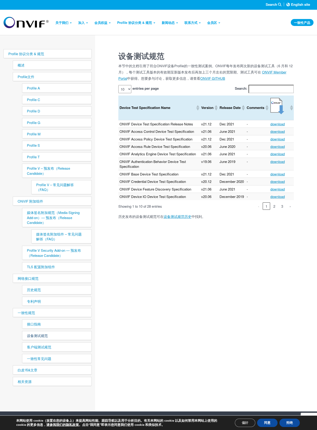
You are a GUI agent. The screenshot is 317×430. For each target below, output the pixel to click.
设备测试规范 (37, 335)
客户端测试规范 (39, 346)
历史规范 (34, 289)
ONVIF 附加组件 (30, 201)
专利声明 (34, 301)
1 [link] (266, 206)
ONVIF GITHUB (212, 78)
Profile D (33, 110)
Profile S (33, 145)
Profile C (33, 99)
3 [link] (282, 206)
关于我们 (62, 22)
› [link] (290, 206)
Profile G (33, 122)
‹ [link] (258, 206)
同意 (267, 422)
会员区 (212, 22)
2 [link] (274, 206)
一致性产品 (302, 22)
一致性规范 (26, 312)
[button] (197, 108)
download (277, 123)
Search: (241, 88)
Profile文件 (26, 76)
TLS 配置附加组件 (41, 266)
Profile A (33, 88)
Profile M (34, 133)
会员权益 (101, 22)
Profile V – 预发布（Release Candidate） (48, 170)
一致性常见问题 (39, 358)
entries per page (146, 88)
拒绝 (289, 422)
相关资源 (25, 381)
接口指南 (34, 324)
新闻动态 (169, 22)
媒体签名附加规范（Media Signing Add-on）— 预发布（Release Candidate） (53, 217)
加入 (82, 22)
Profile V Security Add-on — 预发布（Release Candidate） (54, 253)
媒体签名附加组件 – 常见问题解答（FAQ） (59, 236)
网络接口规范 (28, 278)
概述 (21, 65)
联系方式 (191, 22)
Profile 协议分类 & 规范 (135, 22)
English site (300, 4)
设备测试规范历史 (177, 216)
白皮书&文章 (27, 369)
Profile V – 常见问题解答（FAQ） (55, 187)
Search (272, 4)
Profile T (33, 156)
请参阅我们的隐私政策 (62, 425)
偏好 (245, 422)
